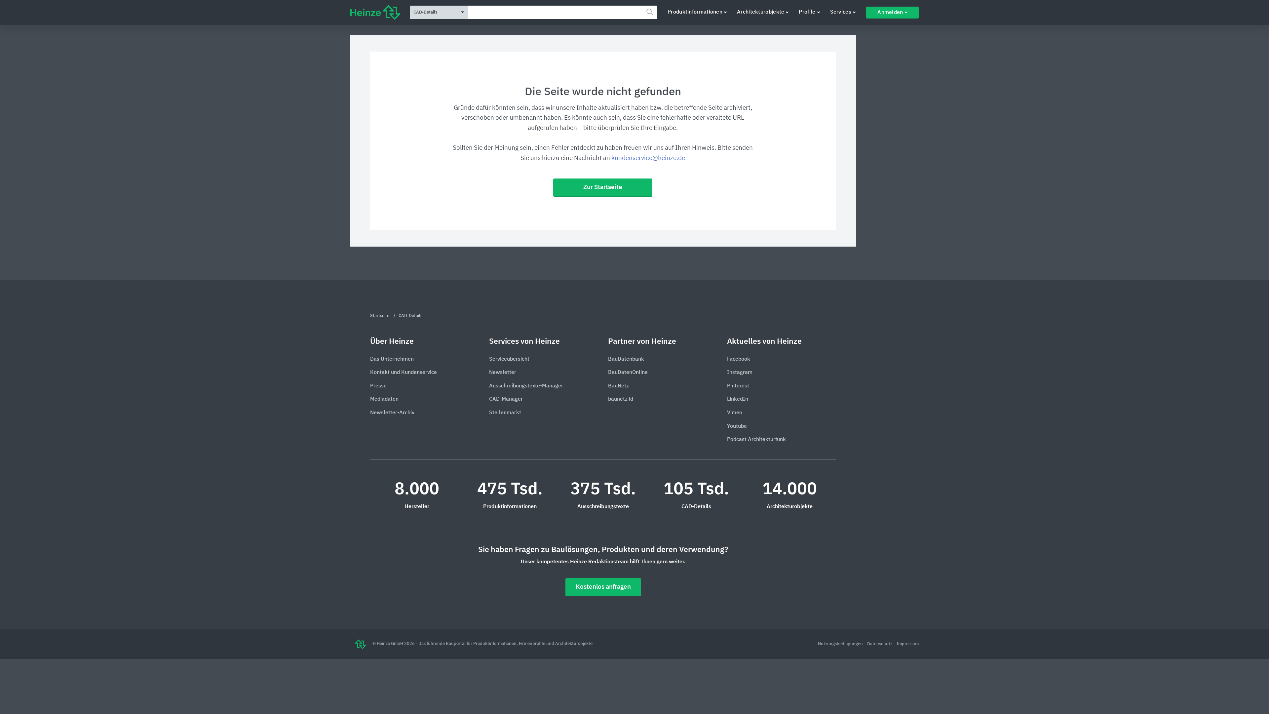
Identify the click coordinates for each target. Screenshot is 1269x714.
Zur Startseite (602, 187)
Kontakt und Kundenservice (403, 372)
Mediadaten (384, 399)
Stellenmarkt (505, 413)
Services (840, 12)
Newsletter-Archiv (392, 413)
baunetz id (620, 399)
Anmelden (890, 12)
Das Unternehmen (392, 359)
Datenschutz (880, 644)
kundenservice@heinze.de (648, 158)
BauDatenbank (626, 359)
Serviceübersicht (509, 359)
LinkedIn (737, 399)
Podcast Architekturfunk (756, 439)
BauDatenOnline (628, 372)
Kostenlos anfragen (603, 587)
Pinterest (738, 386)
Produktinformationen (695, 12)
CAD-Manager (506, 399)
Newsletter (502, 372)
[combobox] (562, 12)
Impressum (908, 644)
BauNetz (618, 386)
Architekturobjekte (760, 12)
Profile (807, 12)
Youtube (737, 426)
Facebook (738, 359)
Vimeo (734, 413)
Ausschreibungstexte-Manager (526, 386)
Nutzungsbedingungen (841, 644)
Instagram (739, 372)
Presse (378, 386)
